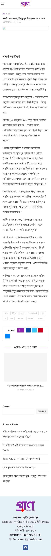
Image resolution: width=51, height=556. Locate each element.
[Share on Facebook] (28, 330)
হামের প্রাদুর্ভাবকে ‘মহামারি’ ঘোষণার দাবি (21, 458)
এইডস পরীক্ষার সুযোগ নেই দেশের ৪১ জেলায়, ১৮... (25, 385)
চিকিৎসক (14, 313)
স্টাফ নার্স (30, 318)
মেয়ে (11, 318)
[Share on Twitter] (34, 330)
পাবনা (43, 313)
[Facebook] (25, 547)
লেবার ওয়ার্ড (20, 318)
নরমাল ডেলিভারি (33, 313)
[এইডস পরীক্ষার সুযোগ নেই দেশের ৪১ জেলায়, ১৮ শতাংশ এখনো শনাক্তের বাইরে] (25, 367)
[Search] (48, 4)
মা (5, 318)
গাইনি (6, 313)
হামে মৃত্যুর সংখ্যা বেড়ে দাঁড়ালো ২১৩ (20, 467)
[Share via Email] (7, 336)
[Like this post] (21, 330)
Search (7, 406)
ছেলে (22, 313)
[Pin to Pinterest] (40, 330)
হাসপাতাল (40, 318)
